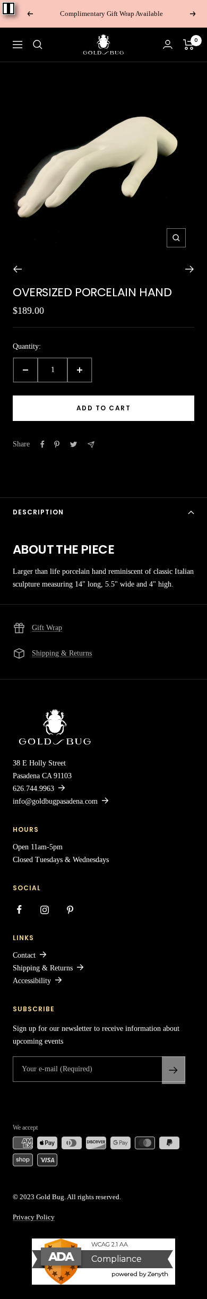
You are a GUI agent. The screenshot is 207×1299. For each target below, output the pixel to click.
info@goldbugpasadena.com (55, 801)
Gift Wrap (47, 628)
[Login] (167, 44)
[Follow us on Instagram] (44, 910)
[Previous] (17, 269)
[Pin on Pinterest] (56, 444)
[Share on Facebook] (42, 444)
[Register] (173, 1070)
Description (38, 512)
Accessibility (32, 981)
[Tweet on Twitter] (73, 444)
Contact (24, 955)
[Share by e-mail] (91, 444)
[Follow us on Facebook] (19, 910)
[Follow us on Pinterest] (70, 910)
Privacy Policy (34, 1217)
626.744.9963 (33, 789)
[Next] (189, 269)
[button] (37, 44)
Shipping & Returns (62, 653)
